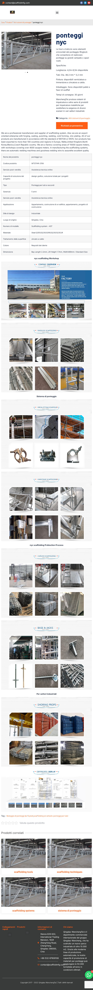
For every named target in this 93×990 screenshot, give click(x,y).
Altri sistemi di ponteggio (22, 22)
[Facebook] (81, 2)
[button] (57, 12)
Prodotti (9, 22)
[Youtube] (89, 2)
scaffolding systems (23, 910)
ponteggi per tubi (60, 816)
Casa (3, 22)
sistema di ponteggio (69, 910)
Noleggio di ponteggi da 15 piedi (20, 816)
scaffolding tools (23, 871)
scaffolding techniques (69, 871)
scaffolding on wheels (43, 816)
